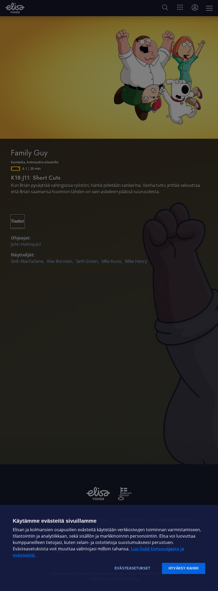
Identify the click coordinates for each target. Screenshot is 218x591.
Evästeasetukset (132, 568)
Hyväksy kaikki (184, 568)
